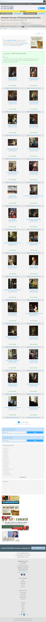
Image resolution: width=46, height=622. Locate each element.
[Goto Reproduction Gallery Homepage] (1, 28)
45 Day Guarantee (17, 13)
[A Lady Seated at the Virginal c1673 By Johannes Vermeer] (33, 241)
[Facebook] (22, 575)
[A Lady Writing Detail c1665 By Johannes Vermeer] (12, 145)
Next (23, 422)
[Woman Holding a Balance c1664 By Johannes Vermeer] (33, 382)
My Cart (30, 3)
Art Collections (23, 583)
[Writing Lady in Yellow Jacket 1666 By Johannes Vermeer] (12, 335)
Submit (35, 432)
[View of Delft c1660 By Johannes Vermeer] (12, 193)
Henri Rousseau (6, 467)
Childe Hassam (6, 451)
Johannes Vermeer (6, 472)
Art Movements (23, 581)
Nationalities (23, 586)
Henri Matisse (5, 466)
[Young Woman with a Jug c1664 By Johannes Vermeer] (33, 147)
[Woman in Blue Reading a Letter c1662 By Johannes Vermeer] (12, 406)
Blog (23, 609)
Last (26, 422)
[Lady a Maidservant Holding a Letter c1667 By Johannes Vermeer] (33, 311)
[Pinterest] (24, 575)
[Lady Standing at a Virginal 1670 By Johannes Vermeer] (12, 359)
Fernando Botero (6, 460)
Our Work (23, 606)
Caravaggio (5, 449)
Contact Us (23, 611)
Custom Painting (23, 592)
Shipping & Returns (23, 597)
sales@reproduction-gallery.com (23, 572)
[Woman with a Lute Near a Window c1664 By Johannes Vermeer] (12, 241)
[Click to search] (44, 1)
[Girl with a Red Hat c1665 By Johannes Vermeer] (34, 123)
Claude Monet (5, 452)
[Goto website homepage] (7, 9)
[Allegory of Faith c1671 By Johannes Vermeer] (12, 76)
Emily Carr (5, 459)
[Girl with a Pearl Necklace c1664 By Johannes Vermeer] (33, 406)
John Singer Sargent (6, 473)
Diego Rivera (5, 453)
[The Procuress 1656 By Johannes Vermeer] (33, 170)
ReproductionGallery (23, 562)
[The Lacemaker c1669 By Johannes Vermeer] (33, 288)
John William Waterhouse (7, 474)
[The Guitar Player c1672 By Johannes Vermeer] (12, 264)
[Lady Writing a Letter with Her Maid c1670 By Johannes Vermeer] (12, 288)
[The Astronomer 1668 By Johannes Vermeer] (12, 100)
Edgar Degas (5, 455)
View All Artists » (23, 477)
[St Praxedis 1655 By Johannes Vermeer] (12, 217)
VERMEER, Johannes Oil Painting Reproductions (19, 28)
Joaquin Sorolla (6, 470)
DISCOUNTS (23, 11)
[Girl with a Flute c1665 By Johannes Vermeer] (12, 123)
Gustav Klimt (5, 465)
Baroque (27, 24)
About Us (23, 604)
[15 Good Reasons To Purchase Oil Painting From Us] (10, 500)
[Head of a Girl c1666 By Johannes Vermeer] (33, 264)
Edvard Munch (5, 456)
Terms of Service (16, 620)
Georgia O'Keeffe (6, 463)
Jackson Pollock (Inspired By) (8, 469)
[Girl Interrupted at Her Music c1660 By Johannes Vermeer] (33, 217)
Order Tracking (23, 595)
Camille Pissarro (6, 448)
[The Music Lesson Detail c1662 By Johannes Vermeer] (12, 170)
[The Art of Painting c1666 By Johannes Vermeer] (33, 100)
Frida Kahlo (5, 462)
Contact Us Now (38, 548)
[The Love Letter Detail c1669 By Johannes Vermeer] (33, 76)
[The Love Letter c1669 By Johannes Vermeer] (33, 335)
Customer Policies (29, 620)
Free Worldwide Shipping (30, 13)
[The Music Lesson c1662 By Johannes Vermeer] (12, 382)
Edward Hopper (6, 458)
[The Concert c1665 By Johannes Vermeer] (33, 359)
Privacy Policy (22, 620)
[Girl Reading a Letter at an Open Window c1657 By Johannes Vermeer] (33, 194)
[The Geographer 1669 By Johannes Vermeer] (12, 311)
